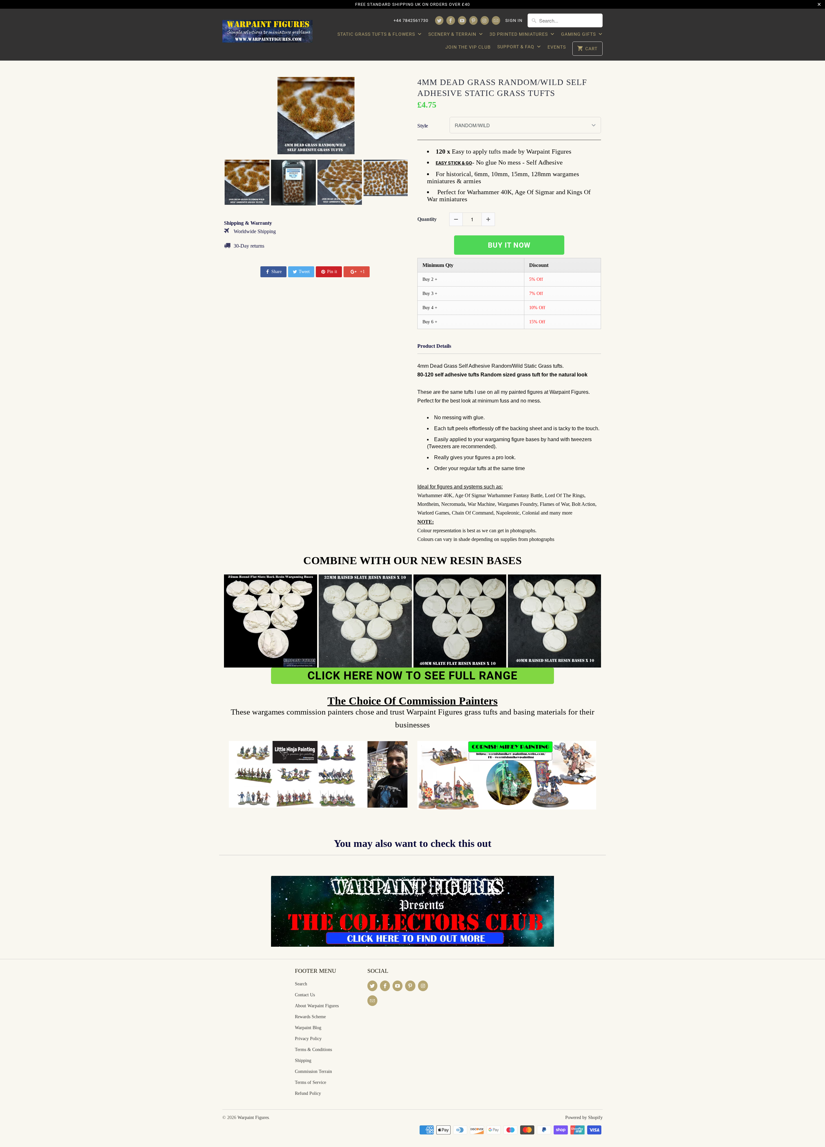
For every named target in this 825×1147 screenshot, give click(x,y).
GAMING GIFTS (579, 34)
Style (422, 125)
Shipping (303, 1060)
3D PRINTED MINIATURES (519, 34)
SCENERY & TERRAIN (453, 34)
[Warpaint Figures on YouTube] (462, 20)
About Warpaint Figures (317, 1005)
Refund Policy (308, 1093)
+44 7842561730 (410, 20)
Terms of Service (310, 1082)
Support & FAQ (516, 46)
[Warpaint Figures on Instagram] (484, 20)
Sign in (513, 20)
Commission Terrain (313, 1071)
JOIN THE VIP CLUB (468, 47)
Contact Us (305, 994)
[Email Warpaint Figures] (496, 20)
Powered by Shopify (584, 1117)
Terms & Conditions (313, 1049)
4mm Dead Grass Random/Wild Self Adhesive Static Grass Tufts (502, 88)
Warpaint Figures (253, 1117)
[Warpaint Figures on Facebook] (450, 20)
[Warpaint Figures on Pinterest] (473, 20)
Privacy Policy (308, 1038)
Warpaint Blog (308, 1027)
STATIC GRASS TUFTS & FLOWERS (376, 34)
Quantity (427, 219)
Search (301, 983)
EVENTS (557, 47)
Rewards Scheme (310, 1016)
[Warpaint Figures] (267, 29)
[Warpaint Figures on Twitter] (439, 20)
